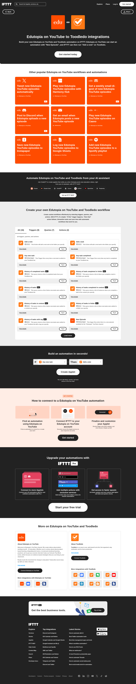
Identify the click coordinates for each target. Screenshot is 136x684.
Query (28, 274)
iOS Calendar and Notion (50, 636)
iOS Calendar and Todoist (50, 657)
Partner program (49, 676)
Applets (31, 640)
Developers (32, 676)
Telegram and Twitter (49, 661)
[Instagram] (88, 676)
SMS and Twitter (47, 650)
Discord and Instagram (49, 633)
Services (31, 633)
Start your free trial (68, 507)
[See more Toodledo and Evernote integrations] (94, 575)
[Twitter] (97, 676)
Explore (100, 4)
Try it (62, 249)
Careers (39, 676)
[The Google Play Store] (102, 634)
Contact (58, 676)
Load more (68, 335)
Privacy (64, 676)
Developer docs (33, 661)
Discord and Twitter (48, 664)
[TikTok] (101, 676)
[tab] (20, 230)
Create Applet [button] (68, 372)
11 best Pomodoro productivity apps (80, 654)
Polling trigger (30, 258)
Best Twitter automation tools (77, 636)
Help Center (32, 647)
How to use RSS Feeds (76, 647)
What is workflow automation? (78, 643)
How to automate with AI (76, 633)
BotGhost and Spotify (49, 647)
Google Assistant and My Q (51, 643)
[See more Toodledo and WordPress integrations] (78, 583)
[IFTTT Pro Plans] (46, 271)
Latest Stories (74, 629)
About (70, 676)
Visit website (21, 565)
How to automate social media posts (80, 661)
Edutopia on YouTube (46, 37)
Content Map (32, 650)
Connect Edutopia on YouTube (30, 570)
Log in (115, 4)
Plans (108, 4)
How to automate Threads (76, 657)
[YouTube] (92, 676)
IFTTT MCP (32, 643)
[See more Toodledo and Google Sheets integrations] (110, 583)
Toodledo (78, 37)
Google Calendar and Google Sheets (54, 640)
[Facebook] (79, 676)
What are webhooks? (75, 650)
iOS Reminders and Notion (51, 654)
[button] (68, 438)
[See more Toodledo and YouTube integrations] (110, 575)
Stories (31, 636)
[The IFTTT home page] (6, 4)
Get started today (68, 54)
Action (28, 244)
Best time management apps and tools (80, 640)
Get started (126, 4)
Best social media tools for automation (80, 664)
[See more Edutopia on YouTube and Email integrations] (25, 583)
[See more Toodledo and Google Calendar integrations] (78, 575)
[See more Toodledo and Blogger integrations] (94, 583)
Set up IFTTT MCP (68, 195)
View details (22, 249)
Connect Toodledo (79, 558)
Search (31, 654)
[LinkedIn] (83, 676)
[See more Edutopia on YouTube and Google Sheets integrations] (41, 583)
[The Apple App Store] (102, 629)
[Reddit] (106, 676)
